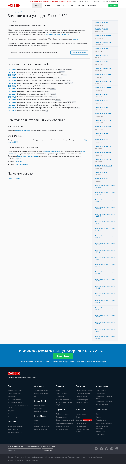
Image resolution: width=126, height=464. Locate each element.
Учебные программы (63, 414)
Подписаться (47, 450)
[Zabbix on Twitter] (96, 448)
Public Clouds (40, 416)
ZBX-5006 (12, 91)
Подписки (18, 159)
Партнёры (80, 386)
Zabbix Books (100, 434)
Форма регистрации (83, 403)
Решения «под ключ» (63, 400)
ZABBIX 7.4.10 (101, 172)
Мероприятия (102, 386)
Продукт (17, 12)
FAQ (35, 397)
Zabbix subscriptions (41, 390)
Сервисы (60, 386)
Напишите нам (81, 414)
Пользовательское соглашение (56, 457)
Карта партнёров (82, 400)
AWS (36, 420)
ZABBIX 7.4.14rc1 (103, 36)
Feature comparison (41, 394)
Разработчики (101, 420)
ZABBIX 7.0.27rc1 (103, 159)
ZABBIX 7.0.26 (101, 179)
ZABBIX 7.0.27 (101, 140)
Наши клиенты (81, 426)
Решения (12, 422)
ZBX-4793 (12, 80)
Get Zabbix (113, 5)
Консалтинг (60, 397)
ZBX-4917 (12, 111)
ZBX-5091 (12, 86)
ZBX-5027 (12, 75)
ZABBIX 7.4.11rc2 (103, 146)
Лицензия (11, 411)
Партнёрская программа (84, 390)
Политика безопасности (16, 457)
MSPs (74, 1)
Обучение (18, 162)
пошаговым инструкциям (24, 140)
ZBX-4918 (12, 108)
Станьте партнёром (83, 394)
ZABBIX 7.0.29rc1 (103, 75)
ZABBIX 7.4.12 (101, 94)
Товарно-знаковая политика (82, 430)
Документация (13, 417)
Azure (36, 423)
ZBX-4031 (12, 89)
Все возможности (14, 400)
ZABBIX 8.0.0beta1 (103, 166)
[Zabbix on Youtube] (116, 448)
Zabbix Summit (101, 390)
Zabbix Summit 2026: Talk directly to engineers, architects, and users (50, 1)
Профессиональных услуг (51, 152)
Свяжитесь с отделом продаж (28, 156)
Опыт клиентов (13, 429)
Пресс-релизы (81, 423)
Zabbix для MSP (61, 394)
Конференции (100, 394)
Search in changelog (79, 52)
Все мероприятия (102, 405)
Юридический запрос (95, 457)
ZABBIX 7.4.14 (101, 23)
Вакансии (84, 420)
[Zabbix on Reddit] (106, 448)
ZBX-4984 (12, 100)
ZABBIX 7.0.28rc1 (103, 120)
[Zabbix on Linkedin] (111, 448)
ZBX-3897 (12, 105)
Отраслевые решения (15, 426)
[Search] (91, 1)
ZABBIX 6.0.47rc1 (103, 127)
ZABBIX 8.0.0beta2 (103, 88)
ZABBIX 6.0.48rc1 (103, 81)
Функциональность (14, 394)
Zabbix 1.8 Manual (14, 179)
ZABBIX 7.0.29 (101, 55)
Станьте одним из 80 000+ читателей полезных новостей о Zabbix (31, 447)
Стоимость (39, 386)
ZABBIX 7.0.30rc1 (103, 42)
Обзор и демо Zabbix (15, 390)
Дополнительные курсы (64, 423)
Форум (98, 417)
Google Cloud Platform (42, 426)
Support (58, 390)
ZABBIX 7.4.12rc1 (103, 114)
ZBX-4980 (12, 78)
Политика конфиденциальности (35, 457)
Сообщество (82, 1)
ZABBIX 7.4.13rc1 (103, 68)
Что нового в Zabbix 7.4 (16, 403)
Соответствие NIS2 (15, 432)
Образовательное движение (102, 427)
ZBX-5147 (12, 72)
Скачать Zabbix (63, 356)
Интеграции (12, 397)
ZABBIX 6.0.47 (101, 107)
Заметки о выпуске (27, 12)
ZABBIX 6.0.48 (101, 62)
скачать (75, 39)
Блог (97, 414)
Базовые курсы (61, 417)
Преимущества (39, 405)
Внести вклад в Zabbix (104, 423)
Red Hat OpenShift (40, 430)
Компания (80, 409)
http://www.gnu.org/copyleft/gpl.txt (57, 34)
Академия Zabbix (62, 429)
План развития (13, 414)
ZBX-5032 (12, 94)
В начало (10, 12)
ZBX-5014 (12, 97)
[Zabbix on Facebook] (101, 448)
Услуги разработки (21, 164)
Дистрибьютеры (81, 397)
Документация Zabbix (23, 130)
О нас (78, 417)
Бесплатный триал (41, 412)
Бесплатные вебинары (104, 402)
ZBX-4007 (12, 70)
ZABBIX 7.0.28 (101, 101)
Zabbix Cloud (40, 401)
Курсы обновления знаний (65, 420)
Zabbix (14, 5)
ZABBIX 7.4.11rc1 (103, 153)
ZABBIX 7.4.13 (101, 49)
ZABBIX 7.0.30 (101, 29)
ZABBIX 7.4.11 (101, 133)
